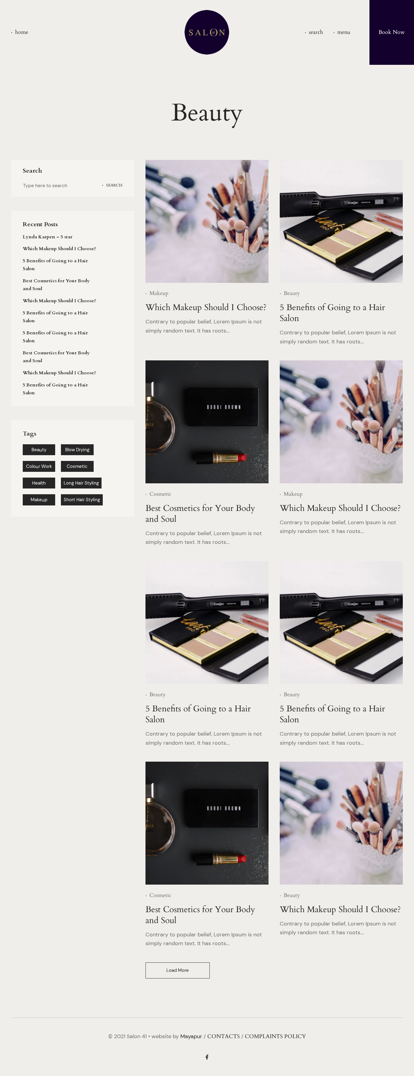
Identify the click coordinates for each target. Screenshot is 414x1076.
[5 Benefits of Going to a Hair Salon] (341, 221)
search (316, 32)
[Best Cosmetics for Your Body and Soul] (207, 421)
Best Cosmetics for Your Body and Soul (56, 284)
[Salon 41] (207, 32)
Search (114, 185)
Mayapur (191, 1036)
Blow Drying (77, 450)
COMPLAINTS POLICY (275, 1036)
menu (343, 32)
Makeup (39, 500)
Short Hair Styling (82, 500)
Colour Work (39, 466)
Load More (177, 970)
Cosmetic (77, 466)
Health (39, 483)
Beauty (39, 450)
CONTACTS (223, 1036)
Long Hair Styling (81, 483)
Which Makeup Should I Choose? (59, 248)
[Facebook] (207, 1057)
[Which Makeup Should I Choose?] (207, 221)
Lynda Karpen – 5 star (47, 236)
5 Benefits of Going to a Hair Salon (55, 264)
